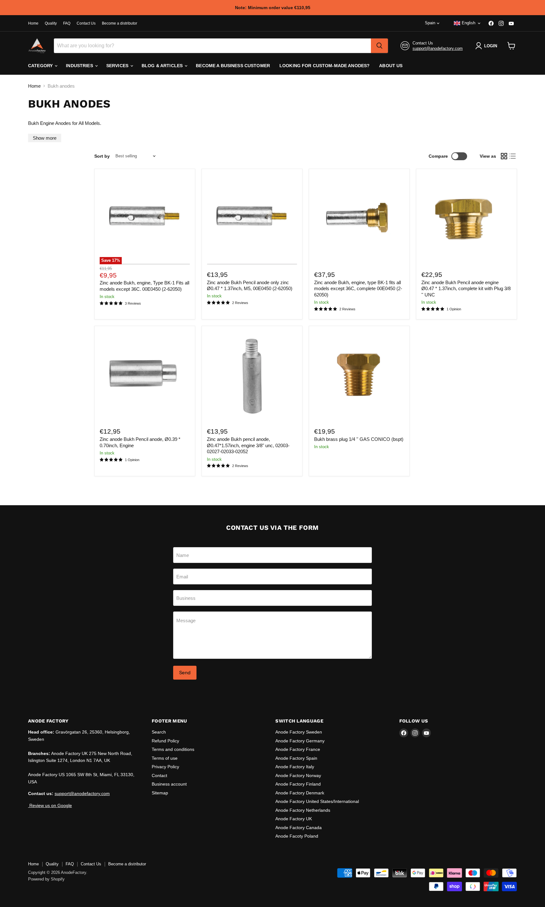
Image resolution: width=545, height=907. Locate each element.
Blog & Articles (163, 65)
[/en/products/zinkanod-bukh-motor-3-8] (466, 219)
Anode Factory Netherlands (302, 810)
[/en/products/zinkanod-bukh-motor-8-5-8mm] (145, 376)
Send (184, 673)
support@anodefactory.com (438, 48)
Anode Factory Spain (296, 758)
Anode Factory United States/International (317, 801)
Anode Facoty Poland (296, 836)
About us (390, 65)
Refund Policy (165, 740)
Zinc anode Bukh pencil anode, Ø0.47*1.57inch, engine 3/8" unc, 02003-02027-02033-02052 (248, 445)
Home (33, 23)
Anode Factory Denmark (299, 792)
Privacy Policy (165, 766)
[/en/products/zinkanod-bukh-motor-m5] (252, 219)
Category (41, 65)
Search (159, 731)
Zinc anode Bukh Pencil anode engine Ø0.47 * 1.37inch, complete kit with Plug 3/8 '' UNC (466, 288)
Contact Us (86, 23)
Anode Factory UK (293, 818)
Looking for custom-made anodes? (324, 65)
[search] (379, 45)
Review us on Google (50, 805)
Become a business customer (233, 65)
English (468, 22)
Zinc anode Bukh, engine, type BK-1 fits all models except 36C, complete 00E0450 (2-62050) (358, 288)
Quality (51, 23)
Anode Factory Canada (298, 827)
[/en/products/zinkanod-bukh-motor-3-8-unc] (252, 376)
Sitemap (160, 792)
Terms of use (165, 758)
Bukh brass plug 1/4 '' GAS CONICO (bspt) (358, 439)
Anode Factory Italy (294, 766)
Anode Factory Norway (298, 775)
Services (118, 65)
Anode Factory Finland (298, 784)
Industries (80, 65)
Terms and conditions (173, 749)
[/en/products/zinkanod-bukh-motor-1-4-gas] (359, 376)
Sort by (102, 156)
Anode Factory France (297, 749)
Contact (159, 775)
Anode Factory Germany (300, 740)
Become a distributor (119, 23)
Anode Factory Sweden (298, 731)
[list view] (512, 156)
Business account (169, 784)
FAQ (66, 23)
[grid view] (504, 156)
